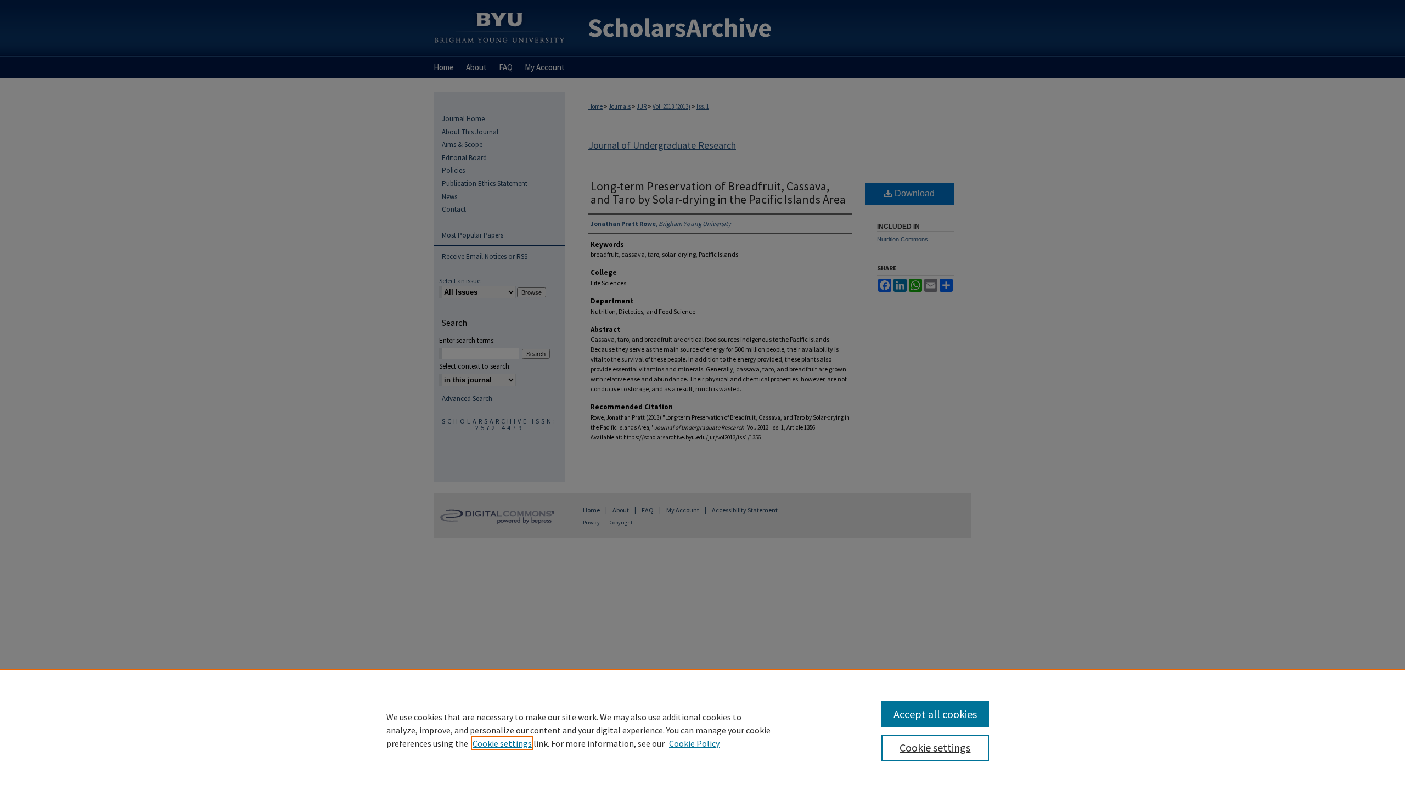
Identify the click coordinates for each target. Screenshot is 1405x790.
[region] (702, 729)
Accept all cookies (935, 714)
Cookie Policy (694, 743)
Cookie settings (502, 743)
